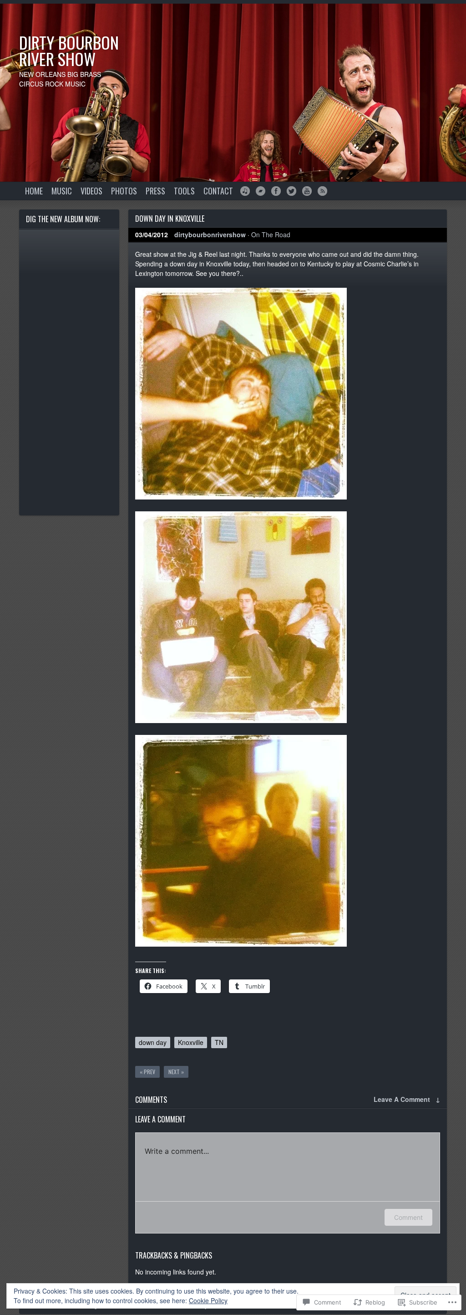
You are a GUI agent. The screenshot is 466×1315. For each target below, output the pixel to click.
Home (34, 191)
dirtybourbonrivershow (210, 234)
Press (155, 191)
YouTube (307, 191)
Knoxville (190, 1042)
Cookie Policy (208, 1300)
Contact (218, 191)
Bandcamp (260, 191)
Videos (91, 191)
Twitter (291, 191)
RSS (322, 191)
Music (61, 191)
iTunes (245, 191)
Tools (184, 191)
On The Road (270, 234)
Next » (176, 1071)
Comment (408, 1217)
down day (153, 1042)
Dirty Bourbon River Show (69, 50)
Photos (124, 191)
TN (219, 1042)
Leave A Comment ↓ (407, 1099)
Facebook (276, 191)
